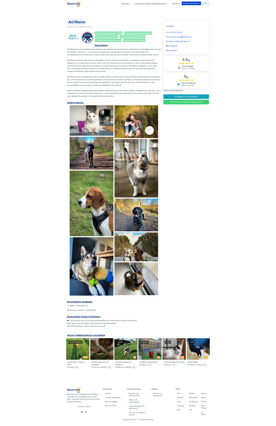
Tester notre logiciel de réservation (187, 102)
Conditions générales (113, 397)
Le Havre (203, 413)
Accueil (108, 393)
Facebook (172, 46)
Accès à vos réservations (157, 394)
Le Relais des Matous (149, 362)
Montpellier (193, 397)
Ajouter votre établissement (134, 394)
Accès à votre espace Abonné (137, 414)
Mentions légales (111, 402)
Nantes (192, 393)
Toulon (203, 402)
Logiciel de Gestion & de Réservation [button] (150, 4)
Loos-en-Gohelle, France (80, 27)
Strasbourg (193, 402)
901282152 (81, 306)
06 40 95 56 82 (175, 32)
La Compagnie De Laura (174, 362)
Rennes (203, 393)
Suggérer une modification (187, 97)
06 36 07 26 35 (85, 407)
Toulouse (180, 406)
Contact (175, 4)
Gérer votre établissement (134, 401)
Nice (178, 410)
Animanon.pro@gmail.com (179, 37)
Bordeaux (192, 406)
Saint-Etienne (204, 407)
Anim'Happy (193, 362)
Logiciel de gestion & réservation (136, 407)
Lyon (179, 402)
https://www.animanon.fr (179, 41)
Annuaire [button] (125, 4)
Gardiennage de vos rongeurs (100, 363)
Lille (190, 410)
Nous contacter (111, 406)
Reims (203, 397)
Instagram (172, 50)
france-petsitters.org (94, 326)
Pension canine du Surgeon (123, 363)
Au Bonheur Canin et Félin (76, 363)
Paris (179, 393)
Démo (205, 3)
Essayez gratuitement (191, 3)
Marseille (180, 397)
